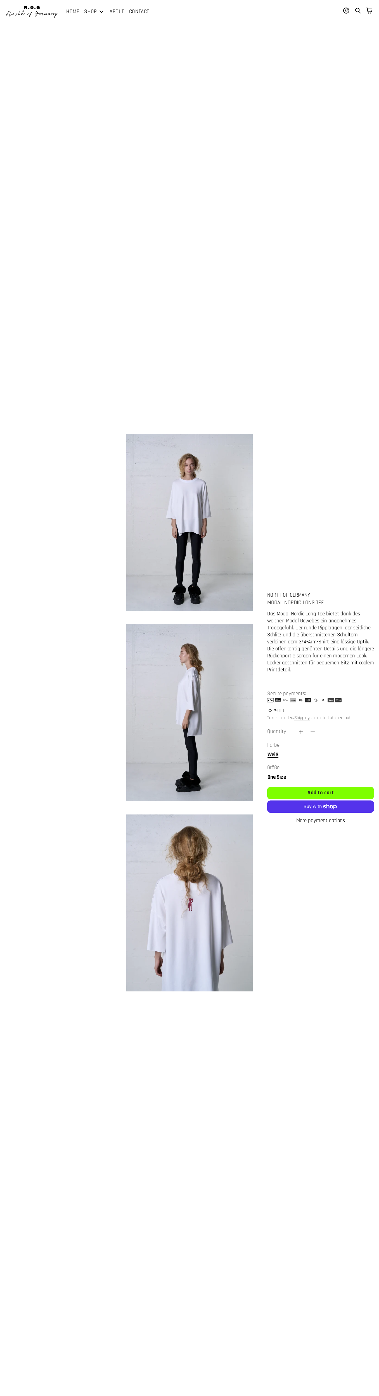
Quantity (276, 731)
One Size (276, 777)
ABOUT (117, 11)
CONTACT (139, 11)
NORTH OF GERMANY (288, 595)
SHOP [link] (90, 12)
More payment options (320, 820)
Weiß (272, 754)
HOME (72, 11)
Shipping (302, 717)
